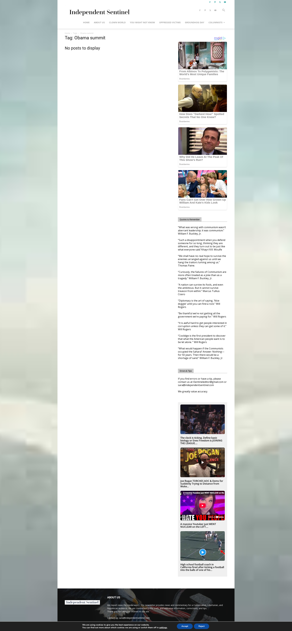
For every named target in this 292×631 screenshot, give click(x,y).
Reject (201, 626)
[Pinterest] (215, 2)
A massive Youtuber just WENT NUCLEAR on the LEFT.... (198, 525)
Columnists (215, 22)
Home (86, 22)
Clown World (117, 22)
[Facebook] (210, 2)
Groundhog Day (194, 22)
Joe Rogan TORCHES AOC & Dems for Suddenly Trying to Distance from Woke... (201, 484)
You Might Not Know (142, 22)
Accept (184, 626)
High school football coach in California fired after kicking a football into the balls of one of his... (202, 567)
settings (163, 627)
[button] (223, 10)
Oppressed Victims (170, 22)
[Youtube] (225, 2)
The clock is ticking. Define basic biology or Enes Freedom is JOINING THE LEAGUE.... (201, 440)
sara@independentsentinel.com (134, 617)
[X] (220, 2)
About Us (99, 22)
